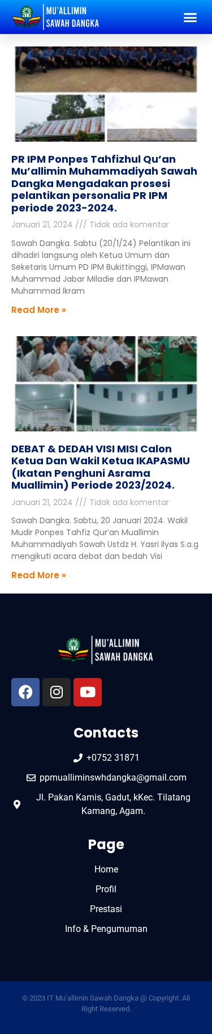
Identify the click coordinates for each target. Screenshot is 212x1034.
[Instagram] (56, 692)
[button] (190, 17)
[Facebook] (25, 692)
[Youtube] (87, 692)
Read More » (38, 310)
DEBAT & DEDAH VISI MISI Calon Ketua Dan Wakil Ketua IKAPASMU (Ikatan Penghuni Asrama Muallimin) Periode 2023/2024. (100, 467)
